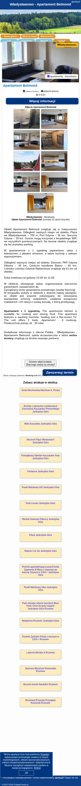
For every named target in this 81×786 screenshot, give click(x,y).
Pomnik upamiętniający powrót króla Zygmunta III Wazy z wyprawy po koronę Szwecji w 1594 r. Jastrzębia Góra (40, 571)
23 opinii (56, 219)
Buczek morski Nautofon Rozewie (40, 684)
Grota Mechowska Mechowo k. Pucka (40, 390)
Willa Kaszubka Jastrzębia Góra (40, 423)
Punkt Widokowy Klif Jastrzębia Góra (40, 487)
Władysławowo (66, 44)
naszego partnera (48, 338)
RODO (37, 768)
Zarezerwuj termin (59, 372)
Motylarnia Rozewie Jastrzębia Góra (40, 620)
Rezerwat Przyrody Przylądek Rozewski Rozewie (40, 701)
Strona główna (10, 36)
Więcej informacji (42, 101)
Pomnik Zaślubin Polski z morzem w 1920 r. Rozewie (40, 638)
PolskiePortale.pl (21, 785)
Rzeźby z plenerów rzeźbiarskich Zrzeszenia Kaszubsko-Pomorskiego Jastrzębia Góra (40, 409)
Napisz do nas (71, 778)
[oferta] (48, 76)
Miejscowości (47, 36)
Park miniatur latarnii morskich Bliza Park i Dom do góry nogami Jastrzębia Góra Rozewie (40, 606)
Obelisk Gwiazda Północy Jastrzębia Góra (40, 520)
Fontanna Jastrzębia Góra (40, 471)
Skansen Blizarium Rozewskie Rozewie (40, 669)
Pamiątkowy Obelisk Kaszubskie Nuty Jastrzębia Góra (40, 457)
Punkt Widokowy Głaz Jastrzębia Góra (40, 588)
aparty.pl (75, 1)
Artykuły (62, 41)
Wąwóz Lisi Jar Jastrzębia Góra (40, 551)
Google (45, 754)
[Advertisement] (40, 747)
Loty (9, 41)
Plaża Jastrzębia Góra (40, 535)
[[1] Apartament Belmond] (40, 62)
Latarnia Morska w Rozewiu (40, 652)
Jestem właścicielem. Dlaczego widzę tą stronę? (40, 363)
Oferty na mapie (29, 36)
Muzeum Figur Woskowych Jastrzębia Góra (40, 441)
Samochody (26, 41)
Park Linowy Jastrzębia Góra (40, 503)
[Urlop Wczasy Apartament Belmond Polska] (27, 128)
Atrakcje (44, 41)
